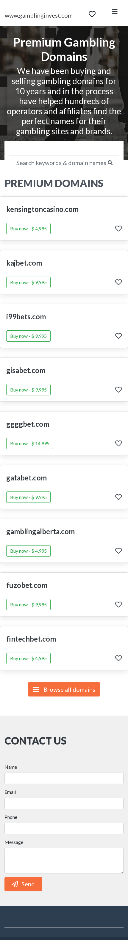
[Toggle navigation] (115, 13)
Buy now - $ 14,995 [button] (29, 443)
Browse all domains (69, 689)
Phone (10, 817)
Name (10, 767)
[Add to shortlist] (118, 229)
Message (13, 842)
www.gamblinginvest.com (39, 15)
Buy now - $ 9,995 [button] (28, 282)
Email (10, 792)
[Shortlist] (92, 12)
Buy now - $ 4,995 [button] (28, 228)
